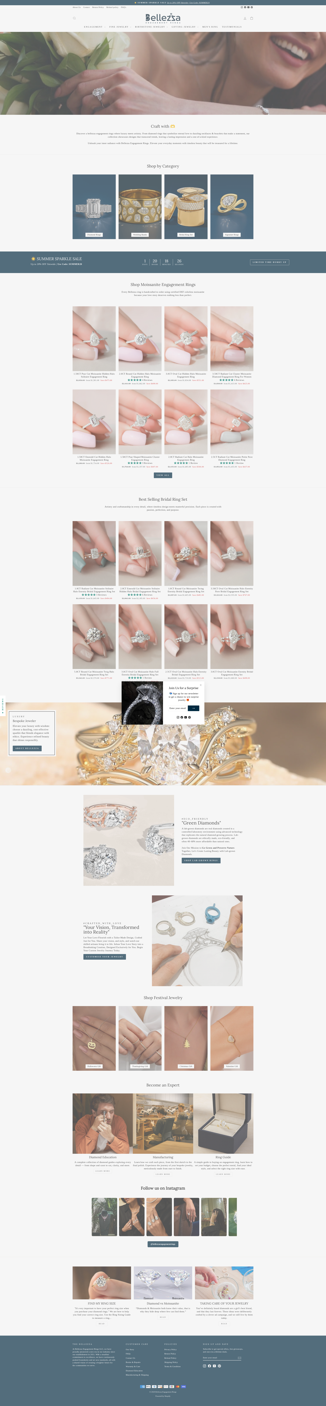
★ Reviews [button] (3, 705)
